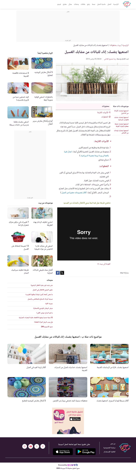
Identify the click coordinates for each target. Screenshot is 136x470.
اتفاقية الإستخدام (109, 451)
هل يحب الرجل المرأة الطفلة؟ (43, 322)
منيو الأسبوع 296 (47, 326)
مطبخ (65, 4)
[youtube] (30, 446)
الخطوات (104, 117)
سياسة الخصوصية (109, 447)
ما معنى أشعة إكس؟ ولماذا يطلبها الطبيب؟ (39, 294)
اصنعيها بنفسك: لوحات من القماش (121, 131)
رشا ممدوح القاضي (110, 59)
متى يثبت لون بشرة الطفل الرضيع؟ (42, 285)
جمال (70, 4)
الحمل (109, 4)
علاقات (83, 4)
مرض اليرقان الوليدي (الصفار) (43, 308)
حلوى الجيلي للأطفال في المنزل (43, 290)
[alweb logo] (72, 465)
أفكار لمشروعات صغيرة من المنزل (74, 193)
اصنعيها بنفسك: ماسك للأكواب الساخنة (121, 118)
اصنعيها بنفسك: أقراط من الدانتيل (121, 112)
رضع (88, 4)
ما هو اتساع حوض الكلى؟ (44, 313)
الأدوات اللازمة (102, 112)
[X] (36, 446)
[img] (68, 421)
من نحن (112, 443)
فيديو (59, 4)
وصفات (76, 4)
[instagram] (24, 446)
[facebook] (42, 446)
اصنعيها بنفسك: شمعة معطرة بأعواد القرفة (122, 125)
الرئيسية (116, 4)
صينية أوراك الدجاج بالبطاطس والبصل (40, 299)
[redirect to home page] (127, 4)
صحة (93, 4)
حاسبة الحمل (101, 4)
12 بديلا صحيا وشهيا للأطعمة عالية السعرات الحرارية (36, 317)
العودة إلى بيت (104, 264)
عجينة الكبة (49, 303)
